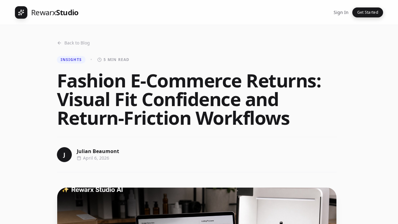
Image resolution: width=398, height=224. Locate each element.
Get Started (367, 12)
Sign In (341, 12)
